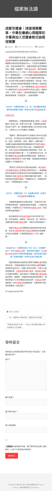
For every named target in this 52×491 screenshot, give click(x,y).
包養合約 (38, 280)
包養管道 (19, 176)
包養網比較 (36, 72)
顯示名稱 (9, 397)
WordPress (35, 487)
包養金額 (21, 89)
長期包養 (25, 216)
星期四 (16, 311)
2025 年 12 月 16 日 (25, 47)
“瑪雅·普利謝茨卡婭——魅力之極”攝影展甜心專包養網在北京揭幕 (26, 326)
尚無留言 (41, 47)
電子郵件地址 (11, 411)
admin (10, 47)
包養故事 (19, 283)
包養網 (44, 121)
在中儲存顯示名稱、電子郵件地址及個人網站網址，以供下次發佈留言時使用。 (26, 448)
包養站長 (30, 69)
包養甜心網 (16, 170)
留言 (7, 359)
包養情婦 (41, 274)
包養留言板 (9, 115)
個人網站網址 (10, 425)
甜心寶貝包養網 (38, 86)
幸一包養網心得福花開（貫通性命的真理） (25, 317)
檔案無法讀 (26, 9)
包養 (38, 109)
